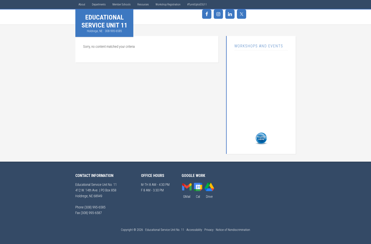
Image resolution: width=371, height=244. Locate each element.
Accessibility (194, 230)
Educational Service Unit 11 (104, 21)
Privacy (209, 230)
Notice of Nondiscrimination (233, 230)
